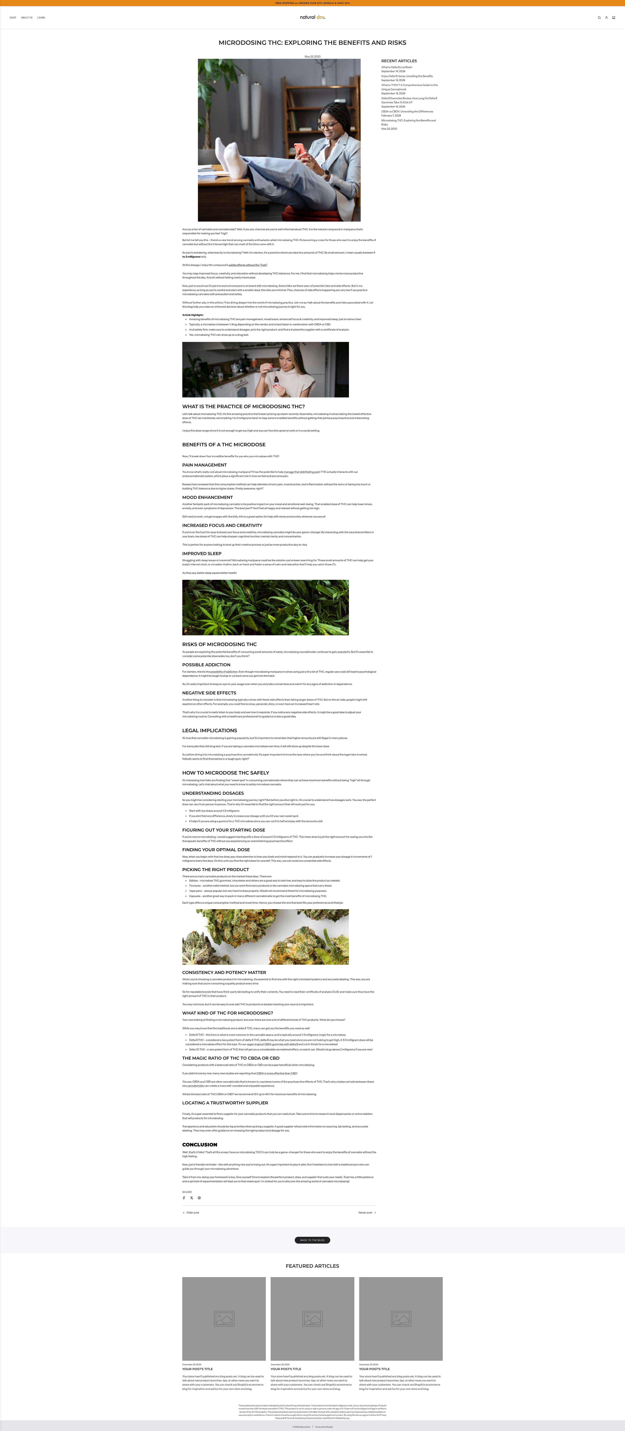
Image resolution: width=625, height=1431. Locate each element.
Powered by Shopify (324, 1427)
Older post (193, 1212)
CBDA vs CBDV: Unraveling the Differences (407, 111)
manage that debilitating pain (302, 471)
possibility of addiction (223, 671)
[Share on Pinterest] (199, 1198)
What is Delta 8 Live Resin (396, 67)
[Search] (599, 17)
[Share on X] (191, 1198)
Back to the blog (312, 1240)
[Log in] (606, 17)
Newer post (365, 1212)
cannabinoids (195, 1085)
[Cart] (613, 17)
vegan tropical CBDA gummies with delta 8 (272, 1044)
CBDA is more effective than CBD (277, 1073)
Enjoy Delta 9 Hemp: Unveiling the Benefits (407, 76)
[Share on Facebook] (184, 1198)
